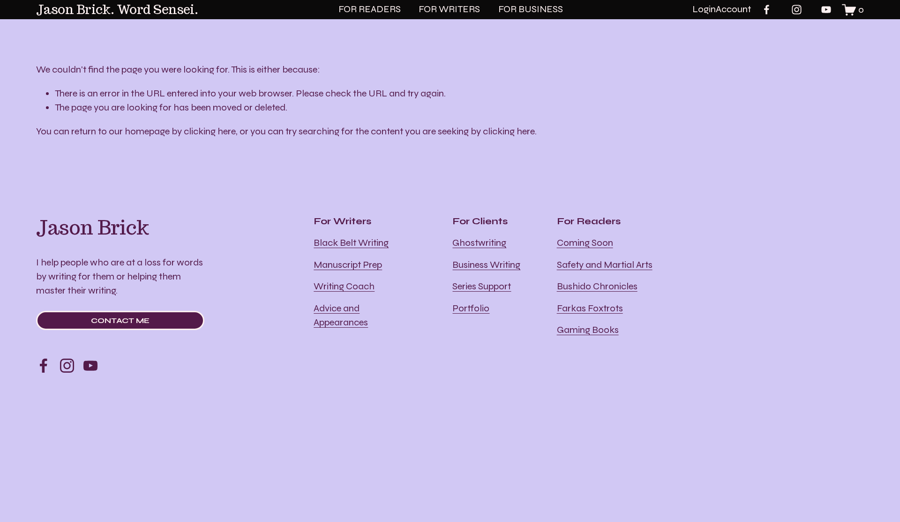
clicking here (210, 131)
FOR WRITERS (449, 9)
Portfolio (470, 308)
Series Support (481, 286)
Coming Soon (585, 243)
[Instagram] (796, 9)
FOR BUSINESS (530, 9)
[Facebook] (766, 9)
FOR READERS (369, 9)
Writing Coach (344, 286)
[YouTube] (826, 9)
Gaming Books (588, 330)
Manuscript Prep (348, 265)
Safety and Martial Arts (604, 265)
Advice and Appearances (341, 315)
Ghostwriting (479, 243)
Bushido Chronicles (597, 286)
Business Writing (486, 265)
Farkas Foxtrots (590, 308)
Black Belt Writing (351, 243)
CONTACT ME (120, 320)
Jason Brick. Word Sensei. (117, 9)
